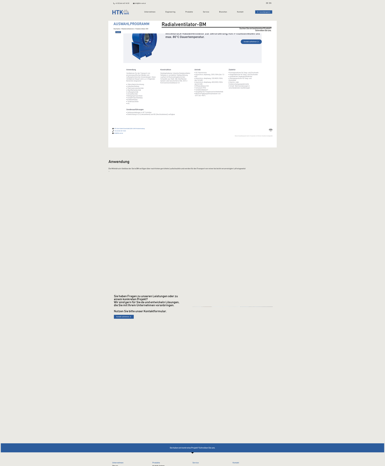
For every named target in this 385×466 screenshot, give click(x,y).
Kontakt (240, 12)
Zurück (118, 32)
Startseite (116, 29)
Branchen (223, 12)
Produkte (189, 12)
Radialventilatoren (128, 29)
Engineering (170, 12)
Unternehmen (149, 12)
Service (206, 12)
